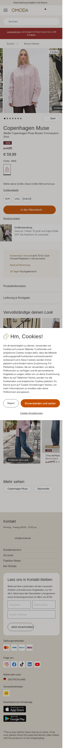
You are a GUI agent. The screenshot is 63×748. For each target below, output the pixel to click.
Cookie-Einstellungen (31, 413)
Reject (10, 403)
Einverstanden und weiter (40, 403)
